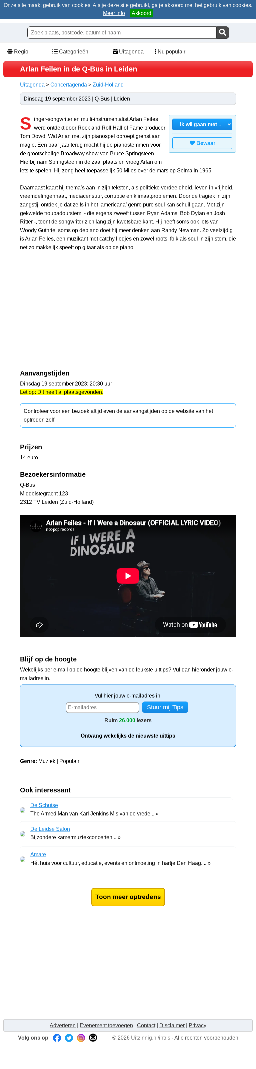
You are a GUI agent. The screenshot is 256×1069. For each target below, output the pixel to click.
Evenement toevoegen (106, 1025)
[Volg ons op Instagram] (81, 1038)
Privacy (197, 1025)
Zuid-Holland (108, 85)
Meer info (114, 13)
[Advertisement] (76, 313)
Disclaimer (172, 1025)
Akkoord (141, 13)
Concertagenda (68, 85)
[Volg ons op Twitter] (69, 1038)
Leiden (122, 99)
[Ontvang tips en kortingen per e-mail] (93, 1038)
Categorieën (73, 51)
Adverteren (63, 1025)
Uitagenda (131, 51)
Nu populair (170, 51)
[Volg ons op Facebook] (57, 1038)
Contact (146, 1025)
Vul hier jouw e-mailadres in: (128, 696)
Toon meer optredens (128, 896)
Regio (20, 51)
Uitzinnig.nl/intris (150, 1038)
